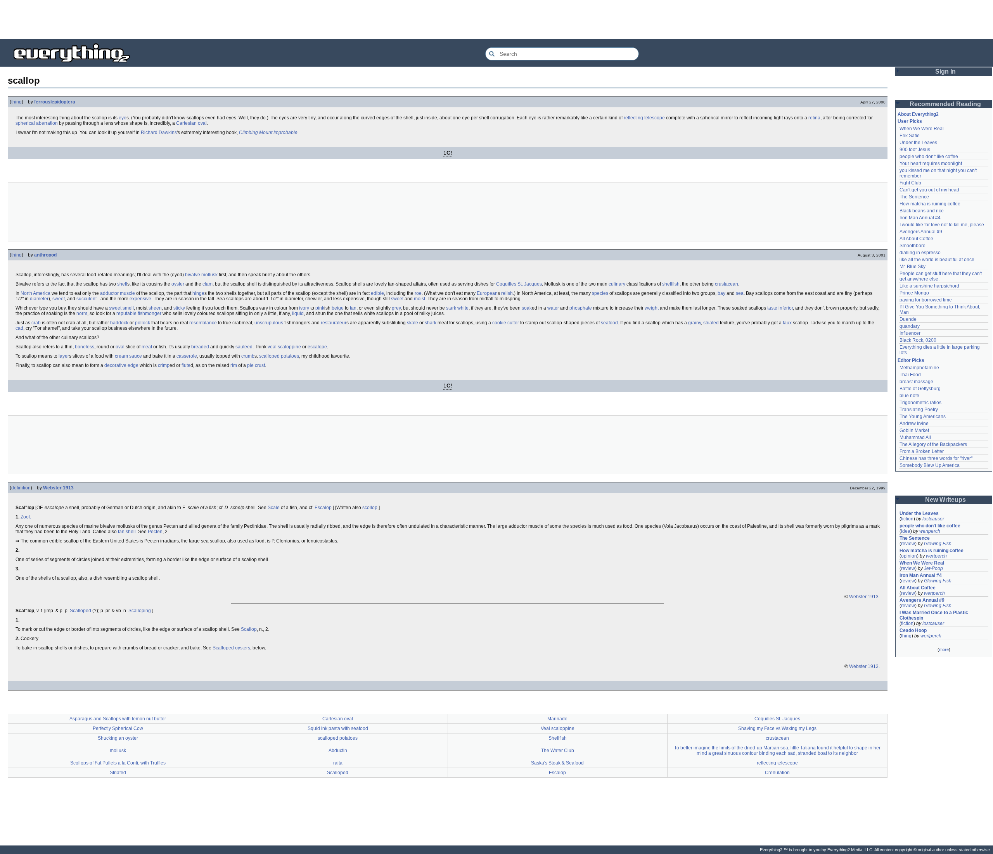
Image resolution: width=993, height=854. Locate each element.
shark (430, 322)
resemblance (203, 322)
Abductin (338, 750)
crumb (247, 356)
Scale (274, 507)
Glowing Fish (937, 543)
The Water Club (557, 750)
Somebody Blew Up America (930, 465)
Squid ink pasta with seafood (338, 728)
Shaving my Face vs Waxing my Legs (777, 728)
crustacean (726, 284)
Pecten (155, 531)
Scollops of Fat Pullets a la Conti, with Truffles (118, 763)
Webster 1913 (58, 488)
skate (412, 322)
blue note (909, 395)
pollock (142, 322)
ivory (304, 308)
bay (721, 293)
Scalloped (80, 610)
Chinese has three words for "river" (936, 458)
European (487, 293)
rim (233, 365)
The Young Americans (923, 416)
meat (147, 347)
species (600, 293)
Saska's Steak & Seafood (557, 763)
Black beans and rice (922, 211)
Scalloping (139, 610)
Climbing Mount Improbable (268, 132)
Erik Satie (910, 135)
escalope (317, 347)
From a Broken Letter (922, 451)
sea (740, 293)
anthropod (45, 255)
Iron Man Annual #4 (920, 217)
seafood (609, 322)
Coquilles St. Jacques (519, 284)
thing (16, 102)
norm (81, 313)
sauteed (244, 347)
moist (419, 298)
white (463, 308)
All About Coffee (916, 238)
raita (338, 763)
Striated (118, 772)
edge (133, 365)
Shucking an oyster (118, 738)
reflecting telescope (644, 118)
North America (35, 293)
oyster (177, 284)
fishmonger (149, 313)
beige (338, 308)
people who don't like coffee (929, 156)
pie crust (256, 365)
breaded (200, 347)
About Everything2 (918, 114)
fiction (907, 519)
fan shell (127, 531)
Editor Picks (911, 360)
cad (19, 328)
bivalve (192, 274)
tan (353, 308)
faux (787, 322)
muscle (127, 293)
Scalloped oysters (231, 648)
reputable (126, 313)
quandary (910, 326)
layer (64, 356)
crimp (164, 365)
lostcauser (933, 519)
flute (186, 365)
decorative (115, 365)
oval (120, 347)
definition (21, 488)
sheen (155, 308)
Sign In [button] (945, 71)
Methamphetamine (919, 367)
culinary (617, 284)
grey (396, 308)
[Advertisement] (496, 19)
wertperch (929, 531)
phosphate (580, 308)
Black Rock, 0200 (918, 340)
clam (207, 284)
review (908, 543)
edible (377, 293)
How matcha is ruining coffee (930, 204)
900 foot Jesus (915, 149)
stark (451, 308)
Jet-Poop (933, 568)
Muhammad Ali (915, 437)
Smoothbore (913, 245)
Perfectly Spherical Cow (118, 728)
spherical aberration (37, 123)
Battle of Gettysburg (920, 388)
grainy (694, 322)
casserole (186, 356)
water (553, 308)
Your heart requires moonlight (931, 163)
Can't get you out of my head (929, 190)
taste (772, 308)
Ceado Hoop (913, 630)
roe (418, 293)
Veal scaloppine (557, 728)
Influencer (910, 333)
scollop (369, 507)
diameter (39, 298)
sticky (179, 308)
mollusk (209, 274)
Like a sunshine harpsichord (929, 286)
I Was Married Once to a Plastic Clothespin (934, 615)
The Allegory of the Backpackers (933, 444)
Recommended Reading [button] (945, 104)
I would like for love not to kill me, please (942, 224)
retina (814, 118)
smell (128, 308)
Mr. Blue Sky (913, 266)
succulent (86, 298)
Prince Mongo (914, 293)
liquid (298, 313)
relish (507, 293)
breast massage (916, 381)
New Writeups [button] (945, 499)
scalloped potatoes (279, 356)
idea (905, 531)
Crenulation (777, 772)
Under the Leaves (918, 142)
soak (527, 308)
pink (319, 308)
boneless (84, 347)
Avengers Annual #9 (921, 231)
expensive (140, 298)
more (944, 649)
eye (122, 118)
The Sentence (914, 197)
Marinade (557, 718)
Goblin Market (914, 430)
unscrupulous (268, 322)
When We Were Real (922, 128)
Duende (908, 319)
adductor (109, 293)
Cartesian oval (191, 123)
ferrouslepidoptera (54, 102)
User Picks (910, 121)
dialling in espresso (920, 252)
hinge (198, 293)
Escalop (323, 507)
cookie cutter (505, 322)
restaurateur (333, 322)
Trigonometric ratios (920, 402)
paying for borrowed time (926, 300)
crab (36, 322)
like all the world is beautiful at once (937, 259)
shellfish (671, 284)
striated (711, 322)
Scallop (249, 629)
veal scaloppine (284, 347)
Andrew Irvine (914, 423)
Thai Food (910, 374)
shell (122, 284)
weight (652, 308)
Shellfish (557, 738)
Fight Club (910, 183)
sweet (58, 298)
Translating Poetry (919, 409)
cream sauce (128, 356)
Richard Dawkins (159, 132)
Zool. (26, 517)
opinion (909, 556)
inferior (785, 308)
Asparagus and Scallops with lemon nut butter (117, 718)
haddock (119, 322)
